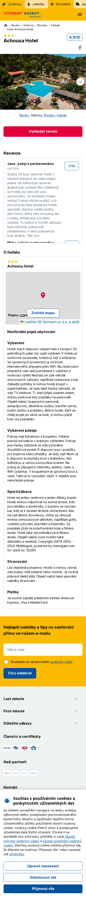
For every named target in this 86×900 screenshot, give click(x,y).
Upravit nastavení (43, 866)
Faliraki (62, 115)
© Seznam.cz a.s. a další (58, 322)
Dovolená (63, 4)
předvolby (16, 854)
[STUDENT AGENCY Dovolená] (20, 14)
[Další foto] (80, 82)
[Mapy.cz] (17, 315)
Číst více (33, 235)
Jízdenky (14, 4)
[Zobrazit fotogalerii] (43, 82)
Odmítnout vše (43, 877)
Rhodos (49, 115)
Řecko (24, 115)
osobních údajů (61, 662)
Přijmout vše (43, 888)
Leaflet (30, 322)
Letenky (39, 4)
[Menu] (79, 14)
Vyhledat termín (43, 131)
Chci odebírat (20, 673)
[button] (43, 295)
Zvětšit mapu (43, 313)
